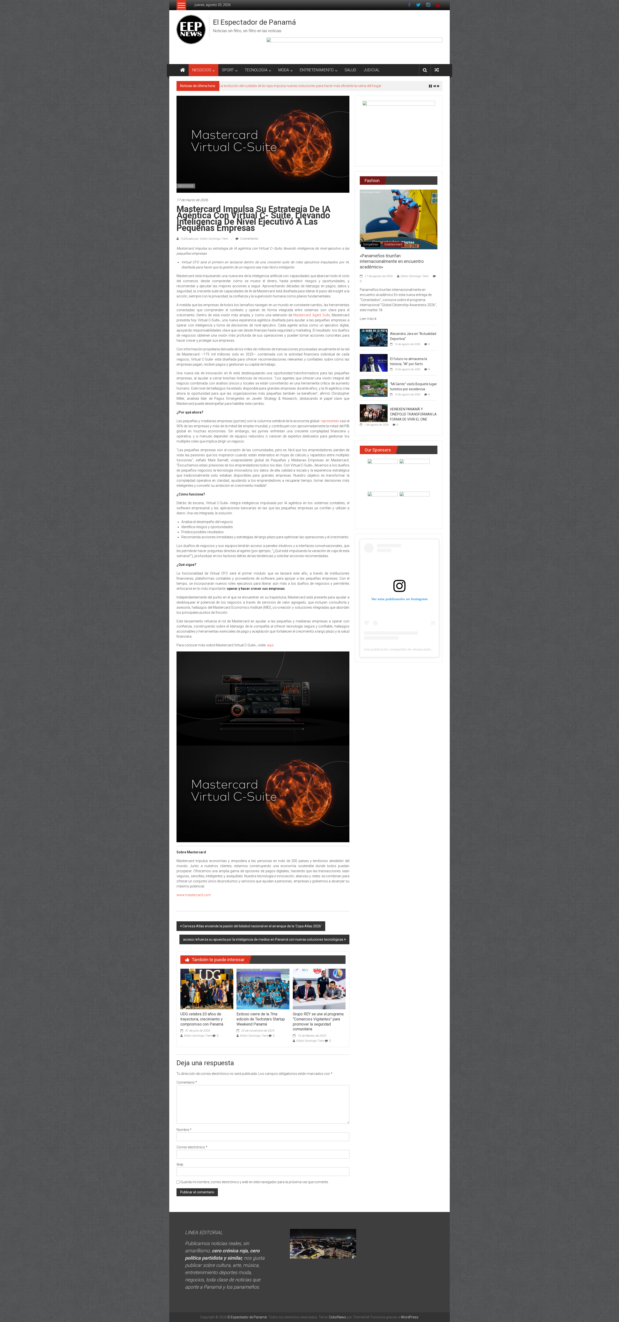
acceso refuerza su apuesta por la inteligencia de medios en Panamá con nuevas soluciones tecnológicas (263, 939)
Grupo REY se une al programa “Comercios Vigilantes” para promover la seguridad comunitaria (318, 1021)
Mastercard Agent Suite (311, 315)
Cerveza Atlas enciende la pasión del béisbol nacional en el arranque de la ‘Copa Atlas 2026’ (252, 926)
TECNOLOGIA (256, 70)
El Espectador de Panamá (254, 22)
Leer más (367, 319)
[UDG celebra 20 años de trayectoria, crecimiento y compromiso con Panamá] (206, 989)
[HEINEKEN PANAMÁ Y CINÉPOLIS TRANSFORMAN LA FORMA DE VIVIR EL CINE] (374, 413)
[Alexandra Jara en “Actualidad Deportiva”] (374, 337)
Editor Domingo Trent (198, 1035)
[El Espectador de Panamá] (183, 70)
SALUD (350, 70)
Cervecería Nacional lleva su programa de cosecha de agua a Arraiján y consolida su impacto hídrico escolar (302, 86)
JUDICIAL (371, 70)
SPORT (228, 70)
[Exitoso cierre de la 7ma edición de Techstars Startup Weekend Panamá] (262, 989)
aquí (270, 645)
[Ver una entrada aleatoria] (437, 70)
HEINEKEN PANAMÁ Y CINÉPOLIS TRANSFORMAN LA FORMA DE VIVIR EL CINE (413, 414)
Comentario (187, 1082)
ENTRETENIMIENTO (317, 70)
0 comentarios (249, 238)
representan (330, 421)
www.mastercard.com (194, 895)
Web (180, 1165)
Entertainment (393, 244)
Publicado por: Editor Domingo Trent (204, 238)
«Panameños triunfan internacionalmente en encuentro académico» (392, 261)
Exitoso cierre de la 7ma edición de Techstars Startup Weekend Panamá (260, 1019)
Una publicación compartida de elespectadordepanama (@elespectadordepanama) (428, 649)
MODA (283, 70)
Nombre (184, 1130)
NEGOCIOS (201, 70)
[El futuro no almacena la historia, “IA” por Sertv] (374, 362)
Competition (370, 244)
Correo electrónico (192, 1147)
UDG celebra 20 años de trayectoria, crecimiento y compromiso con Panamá (201, 1019)
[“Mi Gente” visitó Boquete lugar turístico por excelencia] (374, 388)
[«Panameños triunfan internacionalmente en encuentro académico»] (398, 219)
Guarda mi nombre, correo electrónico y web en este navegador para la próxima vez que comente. (254, 1182)
